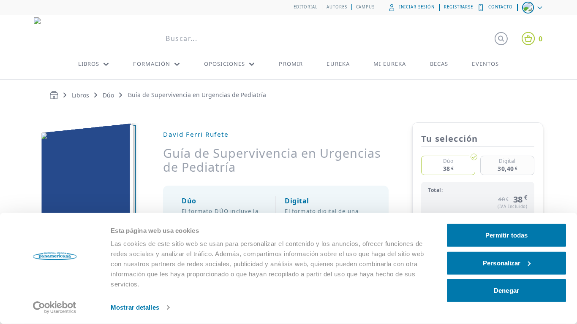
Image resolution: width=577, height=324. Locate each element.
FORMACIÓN (151, 64)
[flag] (533, 8)
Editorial (306, 7)
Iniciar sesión (416, 7)
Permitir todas (506, 235)
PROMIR (291, 64)
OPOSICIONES (224, 64)
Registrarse (459, 7)
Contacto (500, 7)
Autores (337, 7)
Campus (365, 7)
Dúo (108, 95)
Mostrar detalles (135, 307)
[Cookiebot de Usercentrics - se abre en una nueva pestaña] (55, 307)
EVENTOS (485, 64)
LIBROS (89, 64)
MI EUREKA (389, 64)
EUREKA (338, 64)
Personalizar (501, 262)
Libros (80, 95)
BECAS (439, 64)
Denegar (506, 290)
